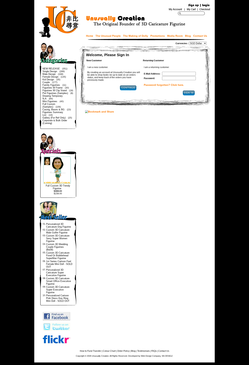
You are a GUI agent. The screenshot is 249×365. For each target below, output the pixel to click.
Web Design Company (151, 356)
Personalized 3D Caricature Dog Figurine (58, 225)
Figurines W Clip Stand (54, 90)
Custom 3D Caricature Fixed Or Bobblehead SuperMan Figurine (57, 255)
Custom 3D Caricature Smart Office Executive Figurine (58, 281)
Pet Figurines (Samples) (55, 93)
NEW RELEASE (51, 68)
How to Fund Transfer (90, 351)
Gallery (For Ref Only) (54, 117)
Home (89, 35)
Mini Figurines (49, 101)
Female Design (50, 76)
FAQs (154, 351)
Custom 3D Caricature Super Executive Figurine (57, 290)
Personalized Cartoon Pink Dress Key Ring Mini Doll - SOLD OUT (57, 298)
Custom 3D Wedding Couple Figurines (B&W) (57, 247)
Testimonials (143, 351)
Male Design (49, 74)
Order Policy (123, 351)
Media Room (175, 35)
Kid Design (48, 79)
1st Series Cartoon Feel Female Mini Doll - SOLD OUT (59, 264)
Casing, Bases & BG (53, 109)
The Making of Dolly (135, 35)
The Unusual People (108, 35)
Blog (188, 35)
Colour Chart (109, 351)
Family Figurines (51, 85)
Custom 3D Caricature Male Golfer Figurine (57, 231)
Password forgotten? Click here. (164, 84)
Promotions (157, 35)
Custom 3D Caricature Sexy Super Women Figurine (57, 238)
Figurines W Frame (52, 87)
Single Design (49, 71)
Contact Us (200, 35)
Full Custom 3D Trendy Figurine (58, 187)
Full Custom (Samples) (48, 105)
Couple (46, 82)
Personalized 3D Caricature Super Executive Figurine (56, 272)
